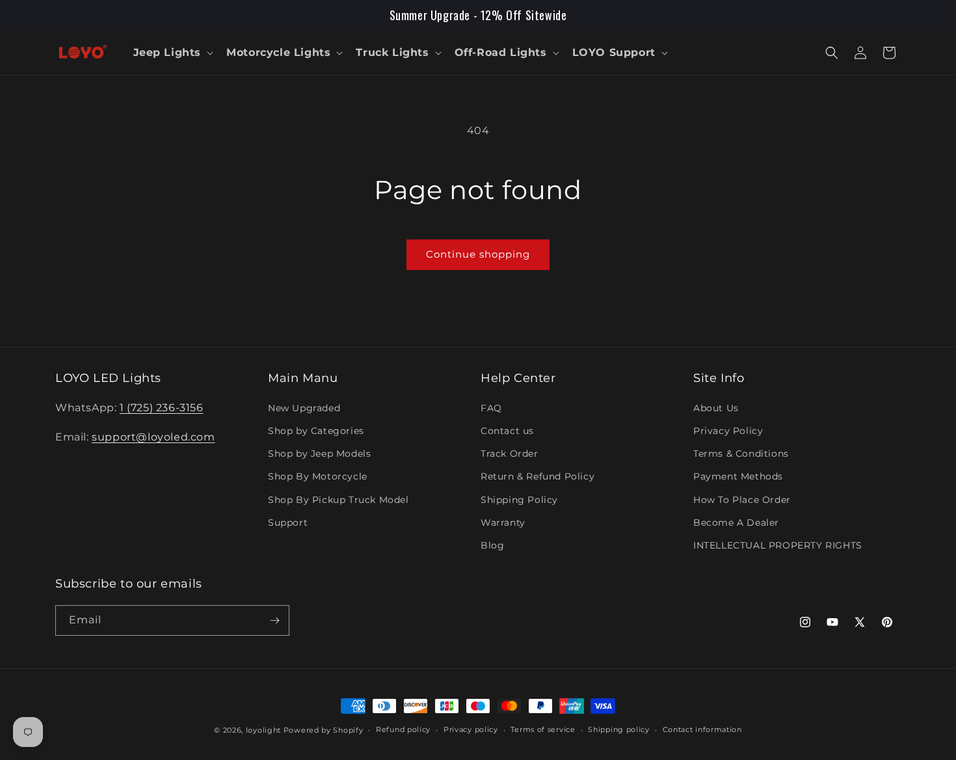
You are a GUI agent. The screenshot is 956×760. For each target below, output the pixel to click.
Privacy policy (471, 729)
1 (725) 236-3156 (162, 407)
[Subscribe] (274, 620)
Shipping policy (619, 729)
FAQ (491, 408)
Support (288, 522)
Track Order (509, 453)
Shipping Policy (519, 500)
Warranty (503, 522)
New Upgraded (304, 408)
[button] (172, 53)
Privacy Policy (728, 431)
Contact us (507, 431)
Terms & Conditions (741, 453)
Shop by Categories (316, 431)
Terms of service (543, 729)
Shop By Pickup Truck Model (338, 500)
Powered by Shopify (324, 730)
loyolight (263, 730)
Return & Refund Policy (537, 476)
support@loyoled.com (153, 437)
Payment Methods (738, 476)
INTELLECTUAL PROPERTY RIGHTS (777, 545)
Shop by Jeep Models (319, 453)
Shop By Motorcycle (317, 476)
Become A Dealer (736, 522)
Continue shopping (478, 254)
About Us (716, 408)
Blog (492, 545)
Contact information (702, 729)
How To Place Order (742, 500)
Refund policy (403, 729)
